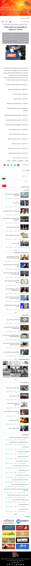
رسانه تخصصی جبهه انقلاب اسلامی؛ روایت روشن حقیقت (24, 11)
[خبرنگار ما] (1, 9)
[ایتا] (17, 9)
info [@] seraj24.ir (15, 562)
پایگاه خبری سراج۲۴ (27, 8)
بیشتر (15, 250)
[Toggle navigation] (29, 14)
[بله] (14, 9)
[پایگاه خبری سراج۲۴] (27, 4)
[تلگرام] (10, 9)
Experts (14, 161)
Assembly (21, 161)
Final (26, 161)
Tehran (8, 161)
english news (23, 18)
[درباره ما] (3, 9)
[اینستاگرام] (8, 9)
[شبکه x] (12, 9)
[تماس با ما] (5, 9)
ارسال (4, 186)
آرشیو (15, 379)
